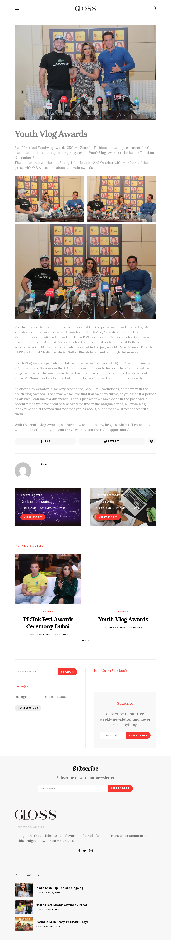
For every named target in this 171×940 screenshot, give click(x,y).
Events (48, 611)
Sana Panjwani (55, 508)
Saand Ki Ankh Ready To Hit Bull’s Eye (62, 922)
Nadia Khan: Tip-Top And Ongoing (59, 888)
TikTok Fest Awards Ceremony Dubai (48, 623)
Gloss (43, 464)
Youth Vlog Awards (123, 619)
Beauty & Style (31, 495)
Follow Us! (28, 708)
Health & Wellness (110, 495)
